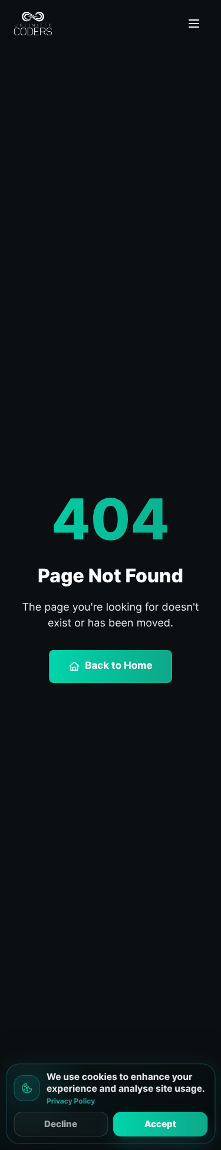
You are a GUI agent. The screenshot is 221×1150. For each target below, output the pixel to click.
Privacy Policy (71, 1100)
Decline (60, 1123)
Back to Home (119, 666)
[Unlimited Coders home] (33, 23)
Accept (160, 1123)
